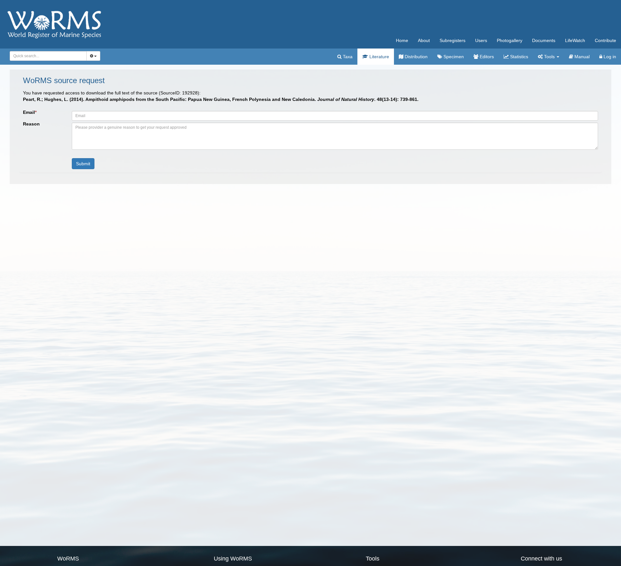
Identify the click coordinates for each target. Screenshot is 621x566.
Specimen (453, 56)
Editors (486, 56)
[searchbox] (46, 55)
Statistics (518, 56)
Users (481, 40)
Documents (543, 40)
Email (30, 112)
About (424, 40)
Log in (609, 56)
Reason (31, 123)
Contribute (605, 40)
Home (402, 40)
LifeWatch (575, 40)
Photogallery (509, 40)
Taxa (347, 56)
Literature (378, 56)
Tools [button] (549, 56)
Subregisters (452, 40)
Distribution (415, 56)
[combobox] (48, 56)
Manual (581, 56)
